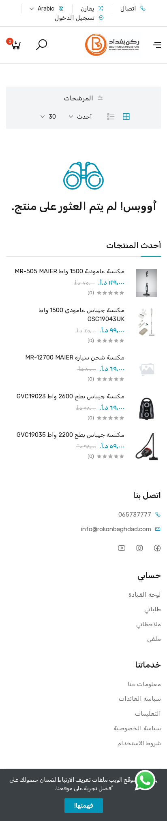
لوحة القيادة (144, 594)
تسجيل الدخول (75, 17)
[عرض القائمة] (111, 116)
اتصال (129, 8)
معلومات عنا (144, 684)
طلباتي (152, 609)
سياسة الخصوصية (137, 728)
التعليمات (148, 713)
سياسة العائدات (140, 698)
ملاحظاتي (148, 624)
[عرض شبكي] (126, 116)
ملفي (154, 638)
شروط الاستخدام (139, 743)
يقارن (88, 8)
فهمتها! (83, 805)
